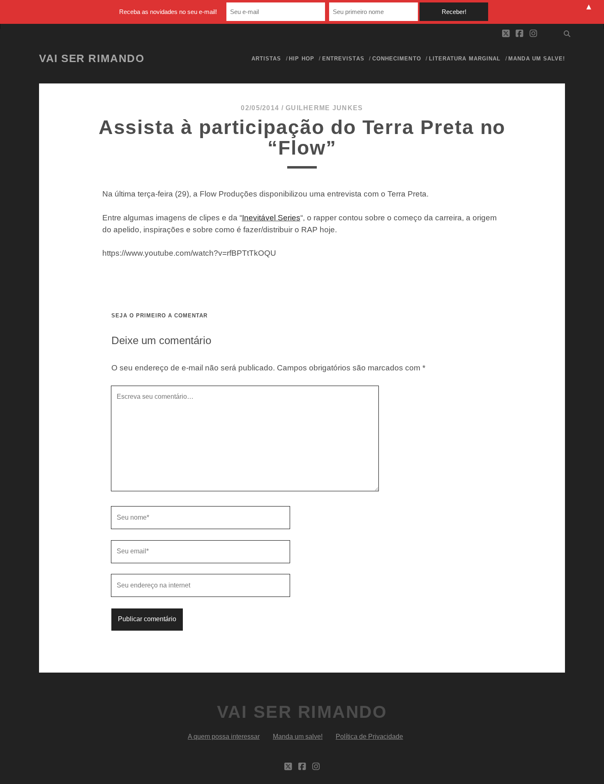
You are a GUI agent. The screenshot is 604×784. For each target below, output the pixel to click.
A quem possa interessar (224, 736)
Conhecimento (396, 59)
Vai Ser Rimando (91, 58)
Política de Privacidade (369, 736)
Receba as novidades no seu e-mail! (168, 11)
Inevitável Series (271, 217)
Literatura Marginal (464, 59)
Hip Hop (301, 59)
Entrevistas (343, 59)
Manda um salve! (536, 59)
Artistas (266, 59)
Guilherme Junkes (324, 107)
